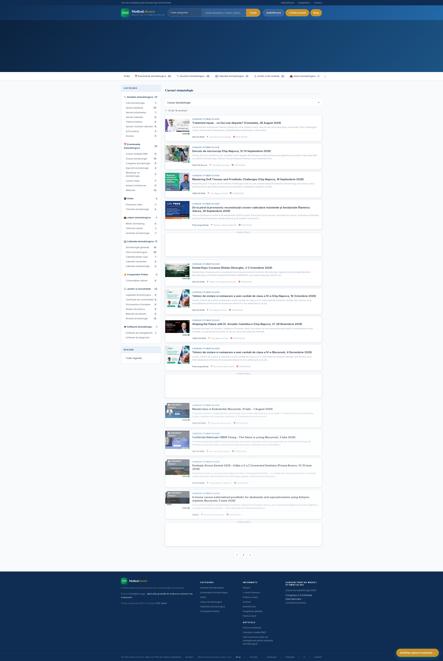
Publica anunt (249, 616)
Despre (246, 587)
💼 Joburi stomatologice (304, 76)
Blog (316, 12)
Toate (127, 76)
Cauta (253, 12)
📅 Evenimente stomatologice (153, 76)
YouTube (254, 657)
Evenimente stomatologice (214, 592)
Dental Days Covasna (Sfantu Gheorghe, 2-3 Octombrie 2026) (232, 267)
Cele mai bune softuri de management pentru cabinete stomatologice (258, 640)
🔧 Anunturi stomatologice (193, 76)
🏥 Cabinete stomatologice (231, 76)
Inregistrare (304, 2)
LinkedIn (318, 657)
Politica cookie (250, 597)
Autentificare (287, 2)
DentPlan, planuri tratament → (417, 652)
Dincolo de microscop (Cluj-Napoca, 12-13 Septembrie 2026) (231, 151)
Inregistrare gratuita (253, 611)
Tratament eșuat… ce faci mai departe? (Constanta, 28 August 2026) (236, 122)
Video (203, 597)
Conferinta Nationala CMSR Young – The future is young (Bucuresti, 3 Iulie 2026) (243, 437)
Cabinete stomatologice (212, 606)
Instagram (290, 657)
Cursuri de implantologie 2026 (301, 590)
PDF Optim (161, 603)
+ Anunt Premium (251, 592)
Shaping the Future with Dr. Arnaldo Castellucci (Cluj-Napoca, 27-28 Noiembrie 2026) (247, 324)
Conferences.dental (296, 602)
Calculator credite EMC (254, 632)
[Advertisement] (221, 46)
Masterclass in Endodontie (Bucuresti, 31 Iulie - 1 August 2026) (232, 409)
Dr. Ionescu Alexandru (170, 657)
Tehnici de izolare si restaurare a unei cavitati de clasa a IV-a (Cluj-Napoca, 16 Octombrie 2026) (254, 296)
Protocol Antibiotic (252, 627)
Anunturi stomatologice (212, 587)
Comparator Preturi (209, 611)
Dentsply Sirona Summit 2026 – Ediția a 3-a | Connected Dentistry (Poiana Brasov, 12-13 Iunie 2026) (252, 467)
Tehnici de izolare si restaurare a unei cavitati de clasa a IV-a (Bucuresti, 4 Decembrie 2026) (252, 352)
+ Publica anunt (297, 12)
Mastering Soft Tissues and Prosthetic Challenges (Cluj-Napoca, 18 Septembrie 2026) (248, 179)
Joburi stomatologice (211, 602)
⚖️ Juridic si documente (269, 76)
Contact (318, 2)
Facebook (271, 657)
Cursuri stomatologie (206, 119)
